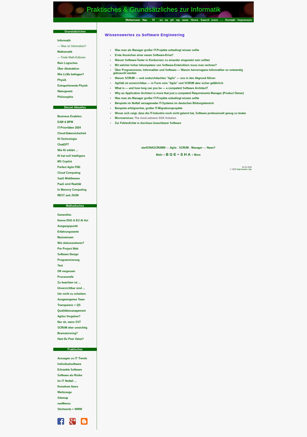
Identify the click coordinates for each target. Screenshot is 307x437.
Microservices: (124, 118)
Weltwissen (133, 20)
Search (204, 20)
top (250, 169)
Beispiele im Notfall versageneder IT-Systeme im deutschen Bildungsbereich (164, 103)
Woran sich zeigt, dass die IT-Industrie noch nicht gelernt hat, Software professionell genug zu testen (180, 113)
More (197, 154)
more (214, 20)
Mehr (159, 154)
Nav (144, 20)
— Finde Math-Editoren (71, 57)
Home (194, 20)
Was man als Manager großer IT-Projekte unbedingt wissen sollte (157, 50)
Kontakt (230, 20)
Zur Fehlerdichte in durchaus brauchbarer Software (148, 123)
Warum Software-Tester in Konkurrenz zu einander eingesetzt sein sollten (162, 60)
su (161, 20)
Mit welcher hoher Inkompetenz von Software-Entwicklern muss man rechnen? (166, 65)
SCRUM (184, 147)
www (185, 20)
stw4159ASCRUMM (153, 147)
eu (166, 20)
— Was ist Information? (71, 46)
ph (172, 20)
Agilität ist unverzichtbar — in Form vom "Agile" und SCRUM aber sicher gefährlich (169, 83)
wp (178, 20)
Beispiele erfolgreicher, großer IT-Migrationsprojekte (148, 108)
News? (211, 147)
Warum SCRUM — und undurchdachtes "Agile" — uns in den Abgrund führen (165, 78)
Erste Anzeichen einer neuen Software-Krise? (144, 55)
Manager (196, 147)
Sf (153, 20)
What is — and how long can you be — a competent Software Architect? (161, 88)
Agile (173, 147)
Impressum (244, 20)
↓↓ (221, 20)
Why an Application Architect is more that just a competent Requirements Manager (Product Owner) (179, 93)
